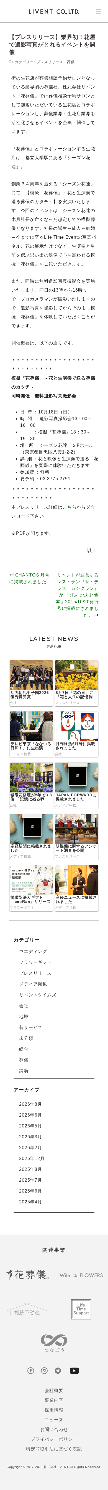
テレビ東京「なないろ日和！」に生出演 (31, 746)
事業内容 (54, 1400)
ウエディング (33, 951)
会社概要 (54, 1390)
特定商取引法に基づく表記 (54, 1449)
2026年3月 (30, 1136)
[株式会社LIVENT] (54, 11)
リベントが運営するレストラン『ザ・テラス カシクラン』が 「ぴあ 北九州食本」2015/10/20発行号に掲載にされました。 (77, 595)
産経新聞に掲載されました (31, 848)
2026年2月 (30, 1147)
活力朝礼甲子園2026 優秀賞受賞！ (30, 694)
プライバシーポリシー (54, 1439)
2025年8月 (30, 1169)
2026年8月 (30, 1104)
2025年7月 (30, 1180)
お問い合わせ (54, 1429)
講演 (24, 1070)
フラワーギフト (22, 908)
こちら (69, 507)
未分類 (26, 1038)
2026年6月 (30, 1115)
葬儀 (71, 62)
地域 (24, 1016)
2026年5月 (30, 1126)
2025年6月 (30, 1191)
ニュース (54, 1419)
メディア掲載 (20, 754)
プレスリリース (50, 62)
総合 (24, 1049)
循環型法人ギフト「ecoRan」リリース (31, 899)
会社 (13, 703)
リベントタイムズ (37, 994)
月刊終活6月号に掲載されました (75, 746)
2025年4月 (30, 1202)
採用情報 (54, 1410)
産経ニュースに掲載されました (76, 899)
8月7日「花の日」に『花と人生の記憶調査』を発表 (74, 696)
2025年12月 (32, 1158)
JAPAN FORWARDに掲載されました (76, 797)
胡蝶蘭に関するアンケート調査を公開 (76, 848)
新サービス (30, 1027)
